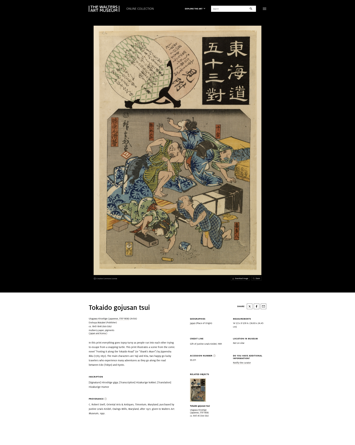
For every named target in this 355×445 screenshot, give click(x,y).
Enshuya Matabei (97, 322)
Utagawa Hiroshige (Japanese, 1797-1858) (109, 318)
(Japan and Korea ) (98, 333)
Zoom (258, 278)
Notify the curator (242, 362)
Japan (192, 323)
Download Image (241, 278)
